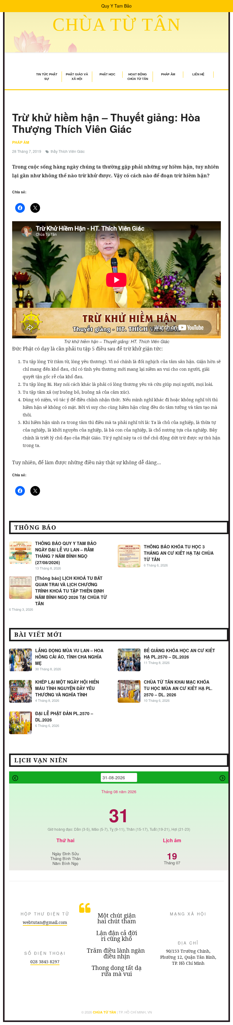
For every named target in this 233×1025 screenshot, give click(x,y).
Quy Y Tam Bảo (116, 6)
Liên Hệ (198, 74)
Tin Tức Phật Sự (46, 76)
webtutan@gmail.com (45, 922)
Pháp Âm (168, 74)
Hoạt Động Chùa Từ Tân (137, 76)
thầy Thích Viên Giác (68, 151)
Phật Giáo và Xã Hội (77, 76)
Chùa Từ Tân (116, 24)
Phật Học (107, 74)
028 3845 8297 (44, 961)
